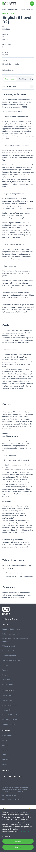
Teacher (5, 670)
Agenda (5, 745)
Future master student (10, 634)
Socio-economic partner (11, 660)
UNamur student (8, 646)
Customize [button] (6, 836)
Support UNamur (8, 724)
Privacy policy (19, 791)
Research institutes (9, 705)
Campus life (6, 710)
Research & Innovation (10, 715)
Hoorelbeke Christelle (10, 64)
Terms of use (6, 791)
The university (7, 695)
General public (7, 685)
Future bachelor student (11, 629)
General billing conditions (10, 799)
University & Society (9, 720)
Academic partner (9, 656)
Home (4, 9)
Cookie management (9, 795)
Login (4, 764)
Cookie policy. (24, 831)
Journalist (6, 680)
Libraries (5, 759)
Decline (18, 847)
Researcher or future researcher (14, 651)
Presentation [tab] (10, 79)
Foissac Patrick (8, 70)
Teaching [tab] (22, 79)
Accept (18, 841)
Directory (5, 740)
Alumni (5, 665)
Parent (5, 675)
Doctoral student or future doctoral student (15, 640)
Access (5, 750)
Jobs (4, 755)
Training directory (13, 9)
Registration (7, 735)
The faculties (7, 700)
